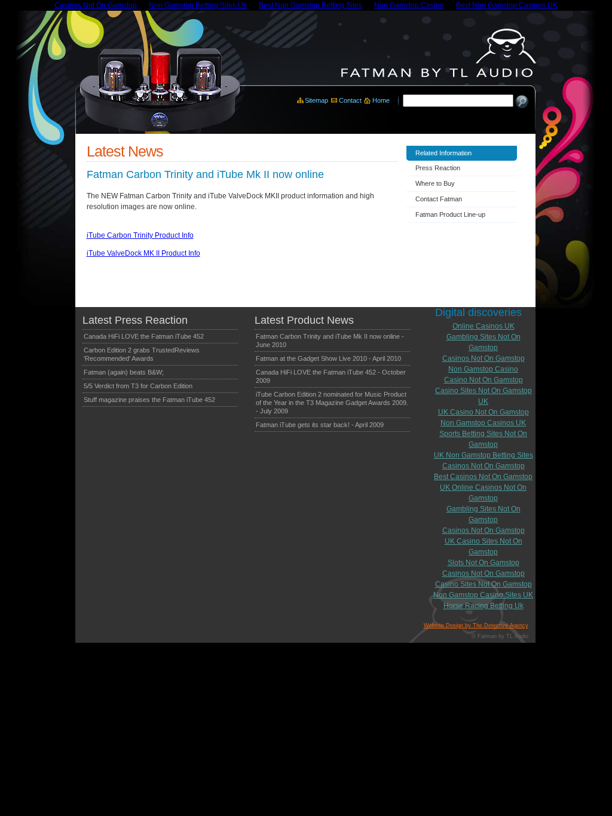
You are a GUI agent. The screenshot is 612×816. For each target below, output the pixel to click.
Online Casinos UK (483, 326)
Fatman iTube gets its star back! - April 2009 (320, 424)
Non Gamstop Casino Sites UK (483, 595)
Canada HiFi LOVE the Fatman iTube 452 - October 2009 (331, 376)
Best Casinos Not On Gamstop (483, 477)
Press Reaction (437, 167)
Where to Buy (435, 183)
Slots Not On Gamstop (483, 563)
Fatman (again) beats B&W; (124, 372)
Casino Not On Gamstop (483, 380)
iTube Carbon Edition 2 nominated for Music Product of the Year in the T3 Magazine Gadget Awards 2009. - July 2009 (332, 403)
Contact (350, 100)
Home (381, 100)
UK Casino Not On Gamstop (483, 412)
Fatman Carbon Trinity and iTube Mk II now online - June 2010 (330, 340)
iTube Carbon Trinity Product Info (140, 235)
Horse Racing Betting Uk (483, 606)
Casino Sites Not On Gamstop (483, 584)
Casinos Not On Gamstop (483, 358)
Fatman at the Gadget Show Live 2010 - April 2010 (328, 358)
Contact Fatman (438, 199)
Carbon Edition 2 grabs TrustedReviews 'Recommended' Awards (142, 354)
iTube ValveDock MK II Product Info (143, 253)
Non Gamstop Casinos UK (483, 423)
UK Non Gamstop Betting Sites (483, 455)
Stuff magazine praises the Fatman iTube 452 (149, 399)
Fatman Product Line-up (450, 214)
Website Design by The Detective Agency (476, 625)
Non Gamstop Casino (483, 369)
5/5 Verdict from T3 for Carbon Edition (138, 385)
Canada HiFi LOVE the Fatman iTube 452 (144, 336)
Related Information (443, 153)
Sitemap (316, 100)
